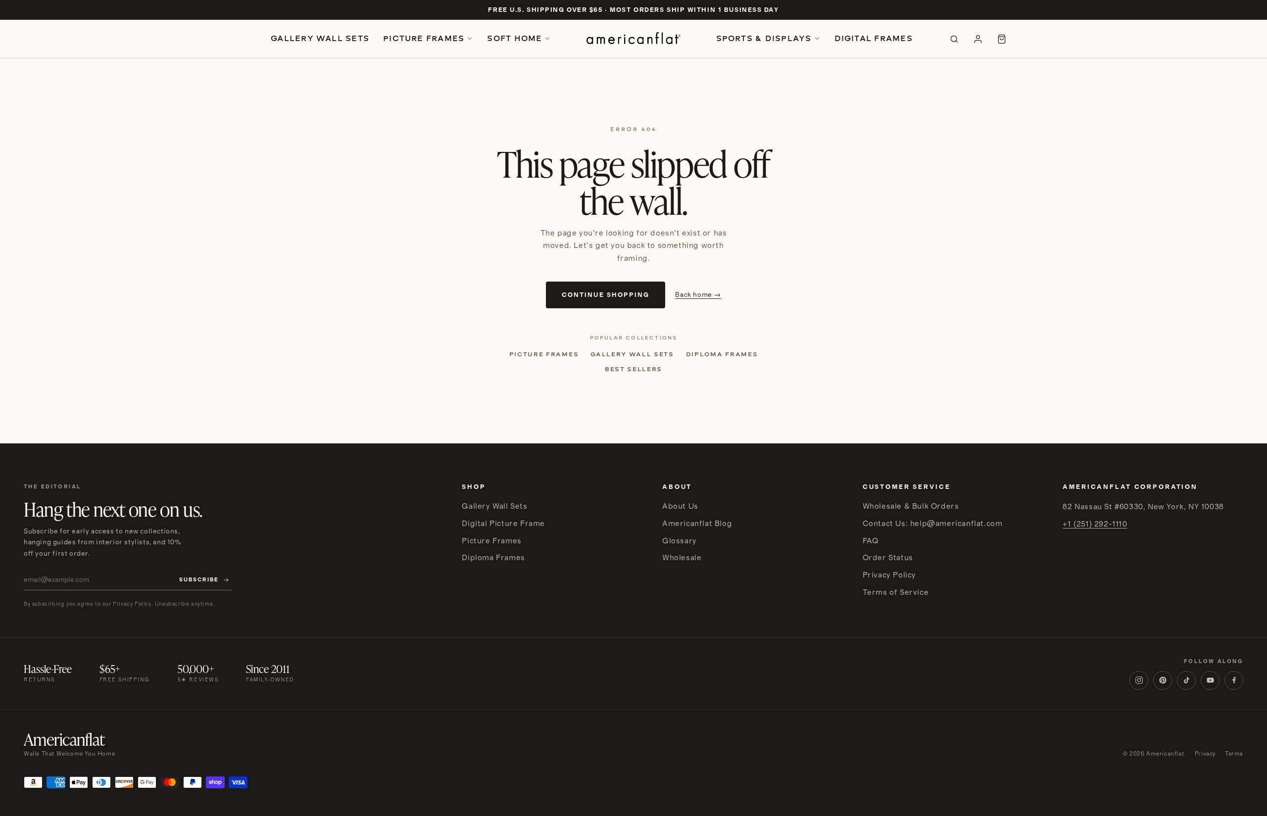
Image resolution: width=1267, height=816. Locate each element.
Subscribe (199, 580)
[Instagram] (1138, 680)
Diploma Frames (722, 354)
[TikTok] (1186, 680)
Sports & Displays (764, 38)
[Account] (978, 39)
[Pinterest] (1162, 680)
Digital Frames (873, 38)
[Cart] (1002, 39)
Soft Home (514, 38)
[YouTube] (1210, 680)
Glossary (679, 540)
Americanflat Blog (697, 523)
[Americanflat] (633, 39)
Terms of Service (896, 592)
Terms (1234, 754)
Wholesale (681, 557)
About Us (680, 506)
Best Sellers (633, 369)
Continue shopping (605, 294)
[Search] (954, 39)
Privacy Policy (889, 575)
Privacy (1205, 754)
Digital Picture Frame (503, 523)
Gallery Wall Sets (320, 38)
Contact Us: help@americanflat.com (933, 523)
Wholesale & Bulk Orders (911, 506)
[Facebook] (1233, 680)
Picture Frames (423, 38)
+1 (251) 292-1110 (1095, 524)
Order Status (888, 557)
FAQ (870, 540)
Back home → (698, 295)
